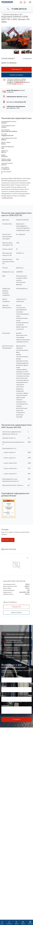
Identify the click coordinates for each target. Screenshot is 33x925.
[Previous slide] (4, 38)
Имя (2, 676)
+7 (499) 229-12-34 (19, 9)
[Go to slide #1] (16, 52)
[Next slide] (29, 38)
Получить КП (16, 607)
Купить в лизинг (16, 612)
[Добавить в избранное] (27, 557)
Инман (3, 127)
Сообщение (5, 705)
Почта (3, 695)
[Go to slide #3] (27, 52)
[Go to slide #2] (23, 52)
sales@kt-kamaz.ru (17, 84)
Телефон (4, 686)
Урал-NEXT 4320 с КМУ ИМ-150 (14, 581)
